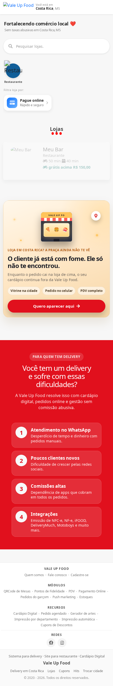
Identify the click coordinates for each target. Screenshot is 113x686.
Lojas (51, 671)
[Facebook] (51, 642)
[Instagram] (62, 642)
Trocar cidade (93, 671)
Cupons (64, 671)
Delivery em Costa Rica (27, 671)
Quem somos (34, 575)
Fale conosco (57, 575)
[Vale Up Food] (18, 7)
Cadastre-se (80, 575)
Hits (76, 671)
